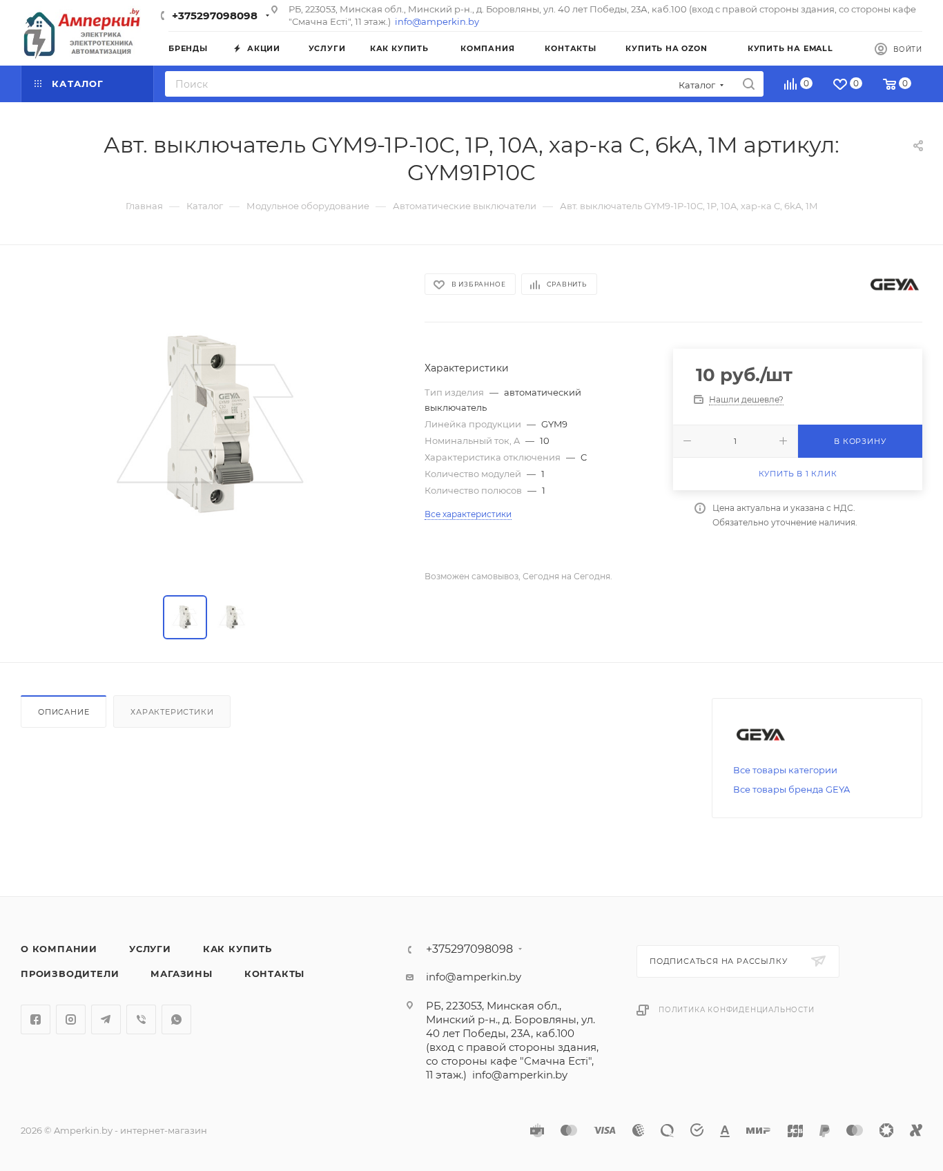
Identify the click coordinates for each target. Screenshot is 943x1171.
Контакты (274, 973)
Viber (141, 1019)
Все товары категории (785, 769)
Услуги (150, 948)
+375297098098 (214, 15)
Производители (70, 973)
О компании (59, 948)
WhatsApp (176, 1019)
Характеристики (171, 712)
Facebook (35, 1019)
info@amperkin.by (437, 21)
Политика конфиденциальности (737, 1009)
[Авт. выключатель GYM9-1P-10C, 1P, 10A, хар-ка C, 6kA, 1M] (210, 423)
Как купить (237, 948)
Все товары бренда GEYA (791, 789)
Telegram (106, 1019)
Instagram (71, 1019)
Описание (63, 712)
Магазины (181, 973)
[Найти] (749, 84)
